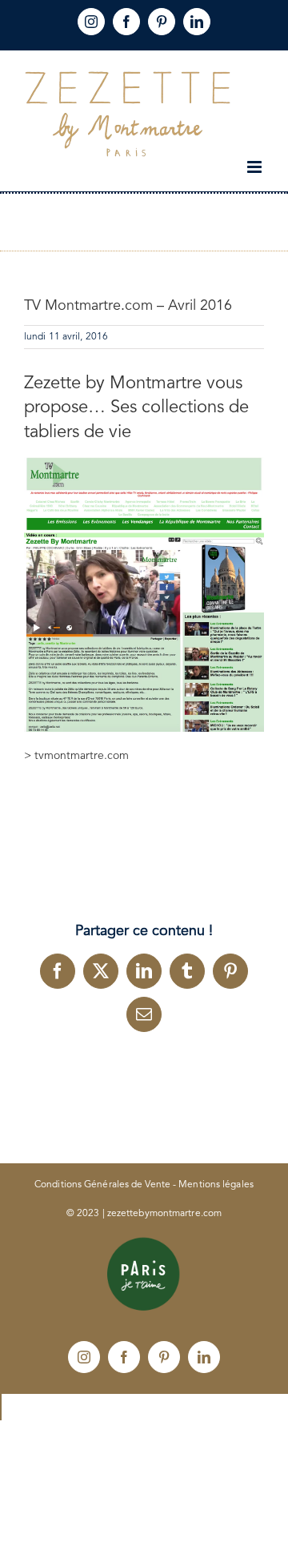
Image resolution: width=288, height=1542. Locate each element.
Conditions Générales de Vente (102, 1185)
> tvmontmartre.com (76, 755)
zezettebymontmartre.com (164, 1214)
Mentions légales (216, 1185)
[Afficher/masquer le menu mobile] (255, 167)
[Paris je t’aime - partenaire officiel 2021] (144, 1242)
